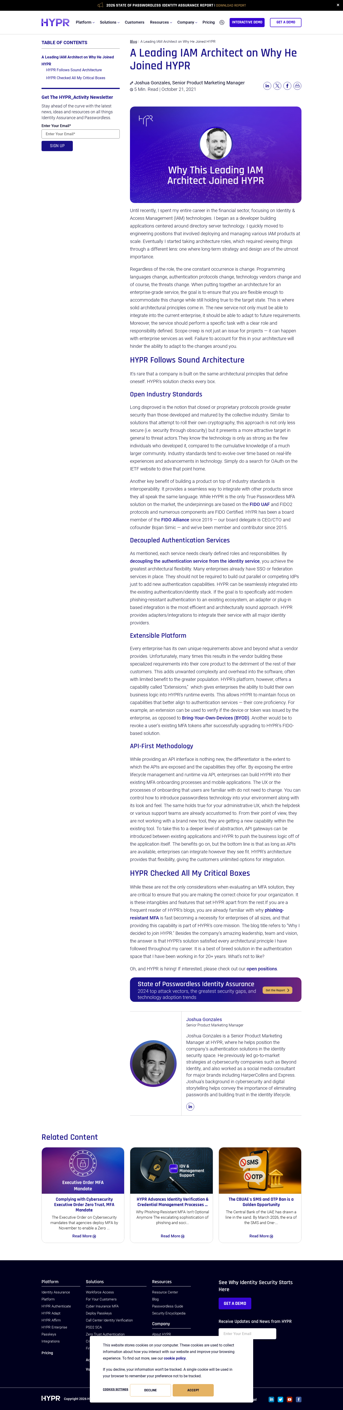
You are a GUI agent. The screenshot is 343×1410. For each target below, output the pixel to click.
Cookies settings (115, 1389)
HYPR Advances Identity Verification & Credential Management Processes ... (173, 1202)
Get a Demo (235, 1303)
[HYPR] (56, 22)
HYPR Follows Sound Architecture (74, 70)
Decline (150, 1390)
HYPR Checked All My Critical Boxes (75, 78)
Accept (193, 1390)
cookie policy (175, 1358)
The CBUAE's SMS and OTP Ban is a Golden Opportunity (261, 1202)
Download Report (231, 5)
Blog (133, 41)
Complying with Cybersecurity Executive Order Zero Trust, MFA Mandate (84, 1204)
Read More (88, 1235)
